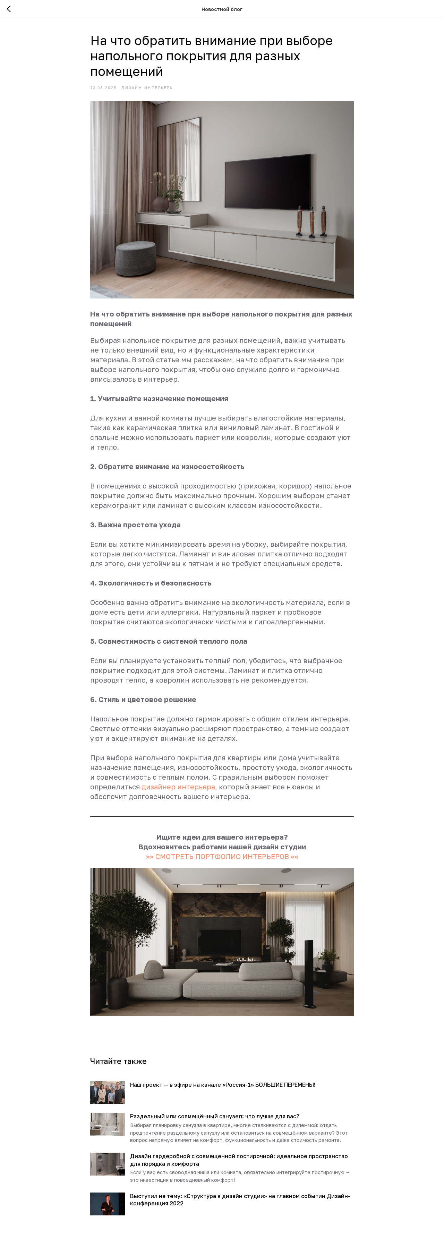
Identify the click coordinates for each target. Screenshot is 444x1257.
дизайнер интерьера (178, 786)
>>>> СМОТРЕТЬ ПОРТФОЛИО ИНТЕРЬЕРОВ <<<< (222, 856)
